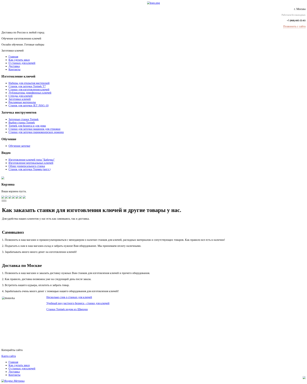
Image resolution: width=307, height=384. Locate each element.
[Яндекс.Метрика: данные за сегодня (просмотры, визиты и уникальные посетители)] (13, 381)
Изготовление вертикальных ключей (31, 162)
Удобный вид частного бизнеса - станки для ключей (77, 303)
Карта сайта (8, 356)
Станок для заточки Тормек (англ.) (29, 169)
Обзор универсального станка (27, 166)
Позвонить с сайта (294, 26)
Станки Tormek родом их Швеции (67, 309)
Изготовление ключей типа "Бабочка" (32, 159)
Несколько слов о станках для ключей (69, 297)
